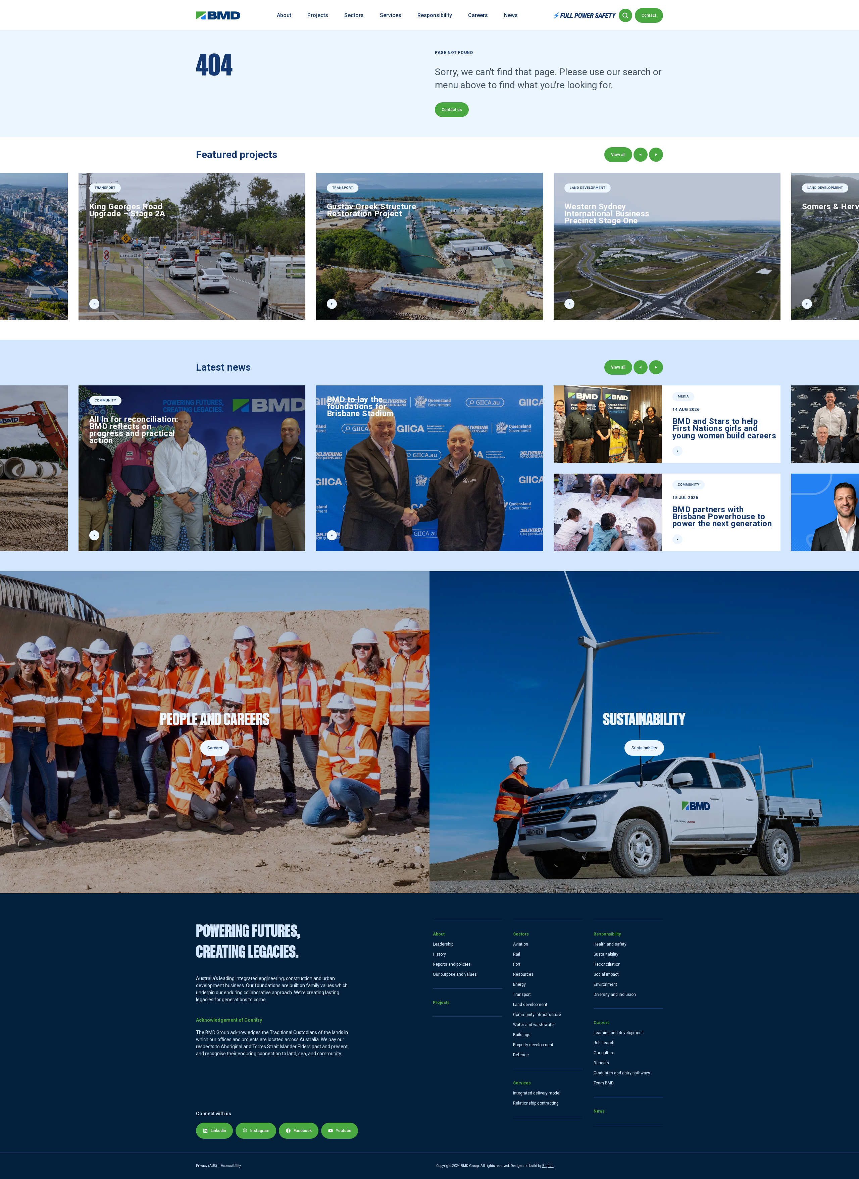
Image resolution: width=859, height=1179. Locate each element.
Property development (533, 1044)
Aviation (520, 944)
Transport (522, 994)
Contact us (452, 109)
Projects (317, 15)
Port (516, 964)
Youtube (343, 1130)
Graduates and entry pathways (622, 1073)
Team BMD (604, 1083)
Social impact (606, 974)
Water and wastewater (534, 1024)
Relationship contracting (536, 1103)
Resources (523, 974)
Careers (478, 15)
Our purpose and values (455, 974)
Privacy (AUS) (206, 1166)
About (284, 15)
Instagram (259, 1130)
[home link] (218, 15)
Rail (516, 954)
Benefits (601, 1063)
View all (618, 154)
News (511, 15)
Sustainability (606, 954)
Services (390, 15)
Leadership (443, 944)
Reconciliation (607, 964)
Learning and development (618, 1032)
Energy (519, 984)
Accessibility (231, 1166)
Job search (604, 1042)
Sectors (354, 15)
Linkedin (218, 1130)
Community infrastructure (537, 1014)
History (439, 954)
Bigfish (548, 1166)
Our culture (604, 1053)
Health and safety (610, 944)
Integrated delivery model (536, 1093)
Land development (530, 1004)
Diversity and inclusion (615, 994)
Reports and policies (452, 964)
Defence (521, 1055)
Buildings (521, 1034)
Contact (649, 15)
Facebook (303, 1130)
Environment (605, 984)
